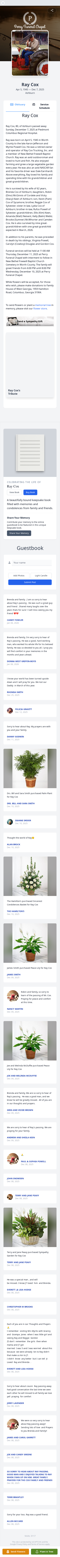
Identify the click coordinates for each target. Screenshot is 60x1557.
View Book (14, 492)
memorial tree (43, 305)
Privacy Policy (21, 1544)
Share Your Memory (19, 533)
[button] (30, 768)
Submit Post (30, 582)
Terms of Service (38, 1544)
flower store (40, 308)
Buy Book (30, 492)
